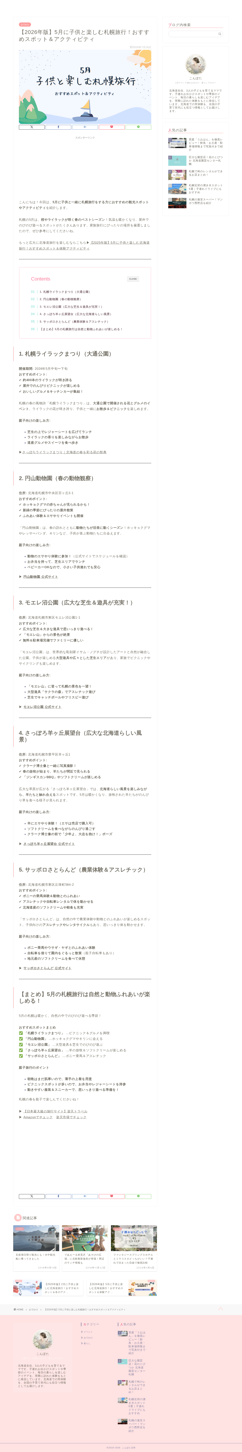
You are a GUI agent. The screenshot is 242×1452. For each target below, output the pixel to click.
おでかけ (182, 6)
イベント (202, 6)
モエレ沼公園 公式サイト (42, 707)
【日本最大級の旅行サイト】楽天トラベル (55, 1111)
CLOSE (133, 279)
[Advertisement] (85, 167)
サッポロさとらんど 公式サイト (47, 968)
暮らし (222, 6)
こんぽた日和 (15, 2)
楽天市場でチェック (71, 1117)
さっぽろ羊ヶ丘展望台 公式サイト (49, 844)
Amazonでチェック (38, 1117)
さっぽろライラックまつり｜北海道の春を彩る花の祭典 (64, 452)
